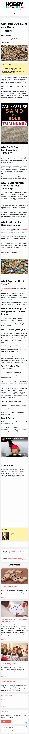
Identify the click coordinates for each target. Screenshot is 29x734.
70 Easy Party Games (8, 664)
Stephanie (13, 534)
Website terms (9, 730)
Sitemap (3, 706)
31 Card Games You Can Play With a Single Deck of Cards (14, 620)
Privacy (3, 730)
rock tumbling (18, 471)
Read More (6, 721)
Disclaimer (15, 730)
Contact (3, 703)
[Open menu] (14, 14)
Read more (4, 597)
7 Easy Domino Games (9, 586)
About (2, 699)
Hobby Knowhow (12, 727)
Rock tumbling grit (6, 288)
